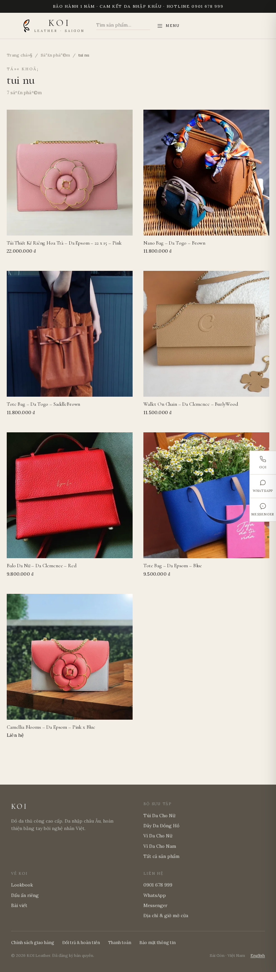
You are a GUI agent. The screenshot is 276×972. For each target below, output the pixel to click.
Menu (173, 25)
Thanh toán (119, 942)
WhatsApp (263, 490)
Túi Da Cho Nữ (159, 816)
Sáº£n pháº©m (55, 55)
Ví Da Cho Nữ (157, 836)
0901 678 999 (157, 885)
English (257, 955)
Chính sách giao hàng (32, 942)
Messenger (262, 514)
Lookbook (22, 885)
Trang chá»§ (19, 55)
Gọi (262, 467)
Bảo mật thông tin (157, 942)
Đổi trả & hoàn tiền (81, 942)
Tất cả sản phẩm (161, 856)
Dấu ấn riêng (25, 895)
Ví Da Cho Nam (159, 846)
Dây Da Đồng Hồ (161, 826)
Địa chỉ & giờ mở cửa (165, 915)
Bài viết (19, 905)
